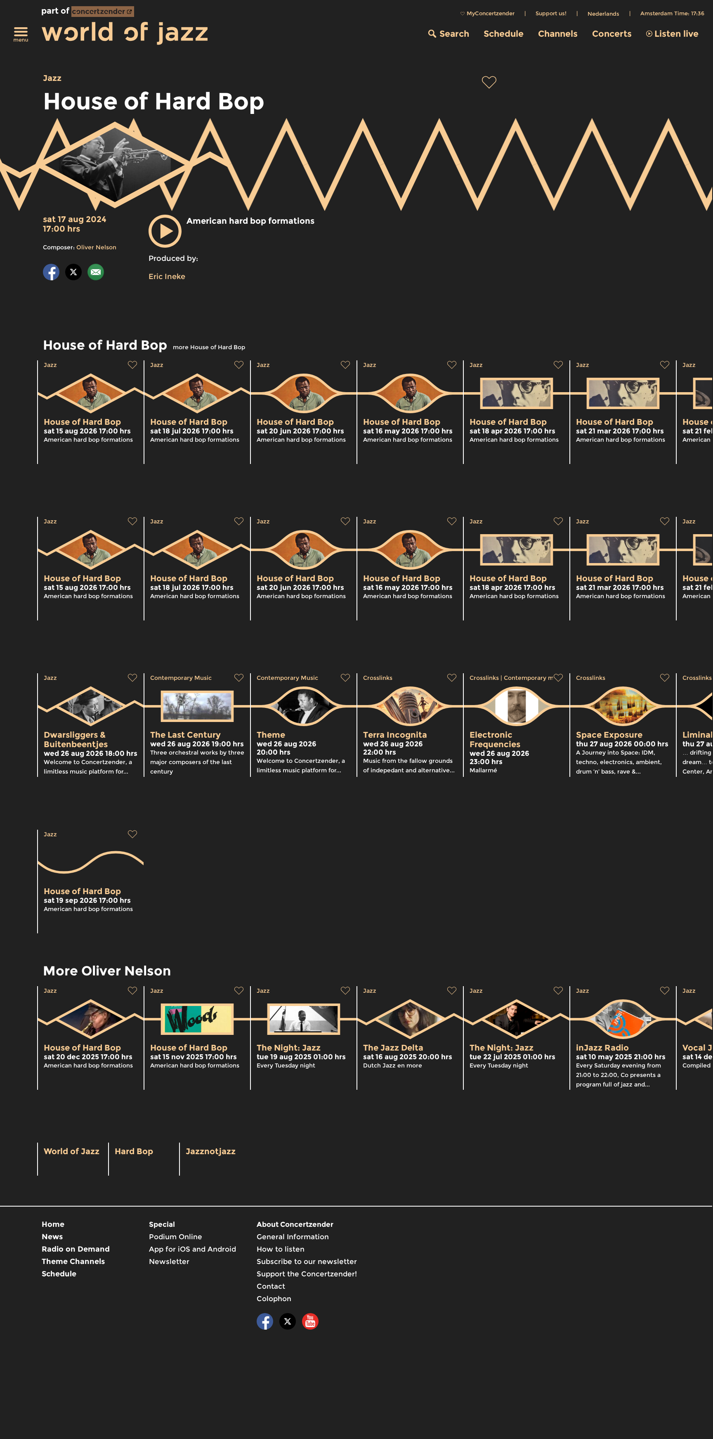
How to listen (281, 1249)
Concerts (612, 33)
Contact (271, 1286)
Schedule (504, 33)
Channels (558, 33)
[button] (165, 231)
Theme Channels (73, 1261)
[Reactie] (95, 273)
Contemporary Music (181, 678)
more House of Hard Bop (209, 347)
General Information (293, 1237)
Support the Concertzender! (307, 1274)
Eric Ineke (167, 276)
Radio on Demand (76, 1249)
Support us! (551, 13)
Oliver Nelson (96, 247)
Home (53, 1224)
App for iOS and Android (192, 1249)
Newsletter (169, 1261)
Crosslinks (377, 678)
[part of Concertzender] (102, 11)
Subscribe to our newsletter (307, 1261)
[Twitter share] (73, 273)
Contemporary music (534, 678)
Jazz (52, 78)
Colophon (274, 1299)
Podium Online (175, 1237)
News (52, 1236)
